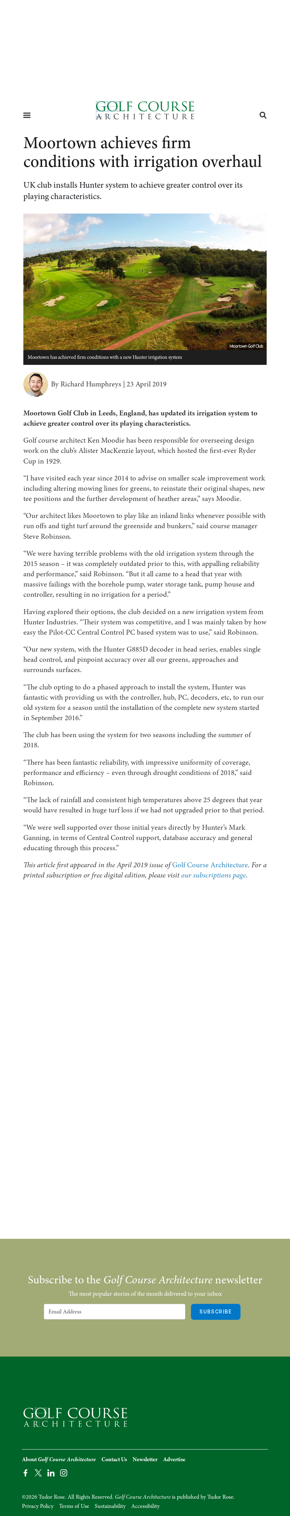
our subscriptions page (213, 875)
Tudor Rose (220, 1497)
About (59, 1459)
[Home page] (145, 113)
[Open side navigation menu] (26, 115)
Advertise (174, 1459)
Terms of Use (74, 1506)
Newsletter (145, 1459)
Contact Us (114, 1459)
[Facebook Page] (25, 1472)
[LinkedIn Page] (50, 1472)
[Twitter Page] (38, 1472)
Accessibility (145, 1506)
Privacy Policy (37, 1506)
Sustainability (110, 1506)
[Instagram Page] (63, 1472)
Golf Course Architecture (210, 865)
